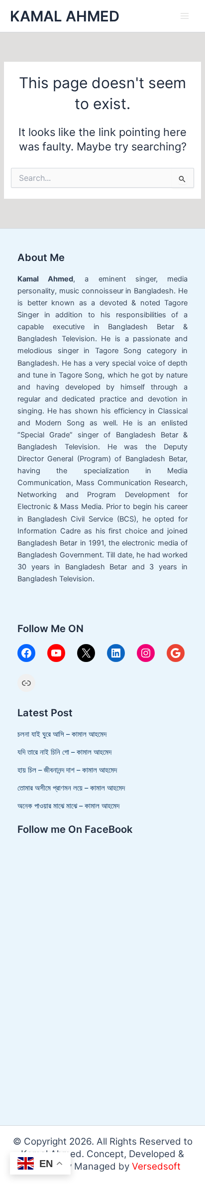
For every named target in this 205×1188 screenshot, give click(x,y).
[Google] (176, 653)
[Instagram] (146, 653)
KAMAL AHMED (64, 16)
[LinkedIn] (116, 653)
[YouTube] (56, 653)
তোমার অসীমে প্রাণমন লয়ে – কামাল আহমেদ (71, 788)
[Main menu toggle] (184, 15)
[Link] (26, 683)
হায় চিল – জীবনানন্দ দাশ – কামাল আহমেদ (67, 770)
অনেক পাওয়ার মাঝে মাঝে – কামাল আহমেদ (68, 805)
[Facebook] (26, 653)
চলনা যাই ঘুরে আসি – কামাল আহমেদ (61, 734)
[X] (86, 653)
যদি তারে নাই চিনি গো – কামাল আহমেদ (64, 752)
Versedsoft (156, 1166)
